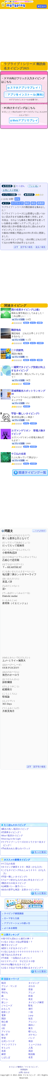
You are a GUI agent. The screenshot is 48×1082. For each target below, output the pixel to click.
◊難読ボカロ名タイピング (13, 883)
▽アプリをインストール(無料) (24, 95)
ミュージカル (34, 1044)
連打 (30, 1009)
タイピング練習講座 (14, 913)
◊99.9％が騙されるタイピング (15, 964)
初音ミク (5, 1012)
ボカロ (31, 986)
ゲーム (4, 999)
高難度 (40, 203)
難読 (27, 203)
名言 (30, 1057)
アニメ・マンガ (9, 986)
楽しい (4, 1002)
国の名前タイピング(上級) (25, 309)
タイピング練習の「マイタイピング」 (24, 1067)
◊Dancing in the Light (11, 839)
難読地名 (16, 329)
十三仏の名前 (18, 453)
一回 (30, 1012)
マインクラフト (9, 1044)
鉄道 (30, 996)
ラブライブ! (17, 203)
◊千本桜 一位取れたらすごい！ (17, 958)
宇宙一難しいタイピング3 (25, 413)
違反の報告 (40, 247)
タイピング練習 (36, 1002)
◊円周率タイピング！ (11, 832)
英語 (30, 1051)
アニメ (31, 992)
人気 (30, 1048)
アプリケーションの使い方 (17, 923)
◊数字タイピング (9, 945)
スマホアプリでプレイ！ (25, 88)
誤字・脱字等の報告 (23, 247)
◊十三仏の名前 (8, 863)
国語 (3, 1018)
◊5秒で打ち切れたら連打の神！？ (17, 938)
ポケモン (32, 1035)
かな (17, 199)
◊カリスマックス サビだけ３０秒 (18, 961)
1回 (3, 1028)
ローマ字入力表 (11, 918)
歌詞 (3, 983)
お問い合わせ (24, 1072)
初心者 (4, 1022)
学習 (3, 1038)
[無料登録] (24, 904)
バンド (31, 1038)
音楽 (30, 989)
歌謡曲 (31, 1054)
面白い (31, 1025)
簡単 (3, 989)
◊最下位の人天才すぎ (11, 955)
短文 (30, 1018)
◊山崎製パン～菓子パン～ (13, 886)
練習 (3, 1054)
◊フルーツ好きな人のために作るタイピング (22, 880)
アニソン (32, 1022)
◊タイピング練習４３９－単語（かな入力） (22, 867)
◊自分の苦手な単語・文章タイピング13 (20, 889)
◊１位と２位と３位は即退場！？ (17, 942)
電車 (3, 1015)
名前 (3, 1051)
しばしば (5, 1057)
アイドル (5, 1031)
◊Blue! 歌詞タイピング (12, 835)
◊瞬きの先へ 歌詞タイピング (15, 829)
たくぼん (20, 186)
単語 (33, 203)
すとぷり (5, 1048)
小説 (3, 1025)
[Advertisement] (24, 35)
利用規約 (24, 1070)
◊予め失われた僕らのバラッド (15, 848)
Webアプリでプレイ (25, 120)
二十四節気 (17, 350)
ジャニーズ (6, 1005)
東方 (30, 1028)
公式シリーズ (7, 1041)
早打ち (4, 992)
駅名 (30, 1005)
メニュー (42, 6)
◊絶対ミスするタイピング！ (14, 948)
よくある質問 (10, 928)
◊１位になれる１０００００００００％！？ (22, 951)
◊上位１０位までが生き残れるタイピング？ (22, 968)
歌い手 (4, 1035)
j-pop (30, 1015)
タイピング (33, 983)
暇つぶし (32, 1031)
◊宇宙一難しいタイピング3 (14, 876)
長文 (30, 999)
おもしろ (5, 1009)
